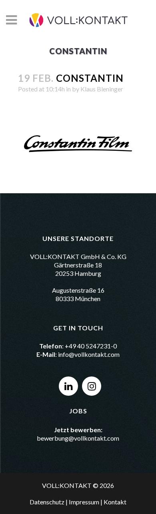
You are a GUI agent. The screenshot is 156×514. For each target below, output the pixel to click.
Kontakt (115, 502)
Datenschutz (47, 502)
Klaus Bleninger (101, 89)
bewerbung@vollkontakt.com (78, 438)
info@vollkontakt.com (89, 354)
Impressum (84, 502)
